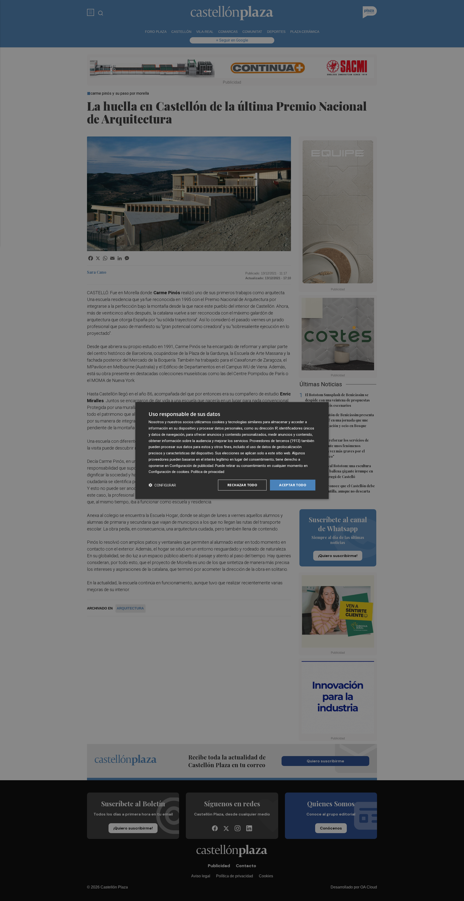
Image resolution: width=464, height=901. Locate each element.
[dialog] (232, 450)
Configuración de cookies (169, 472)
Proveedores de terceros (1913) (275, 440)
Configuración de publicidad (191, 465)
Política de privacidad (207, 472)
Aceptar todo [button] (292, 485)
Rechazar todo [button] (242, 485)
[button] (162, 485)
